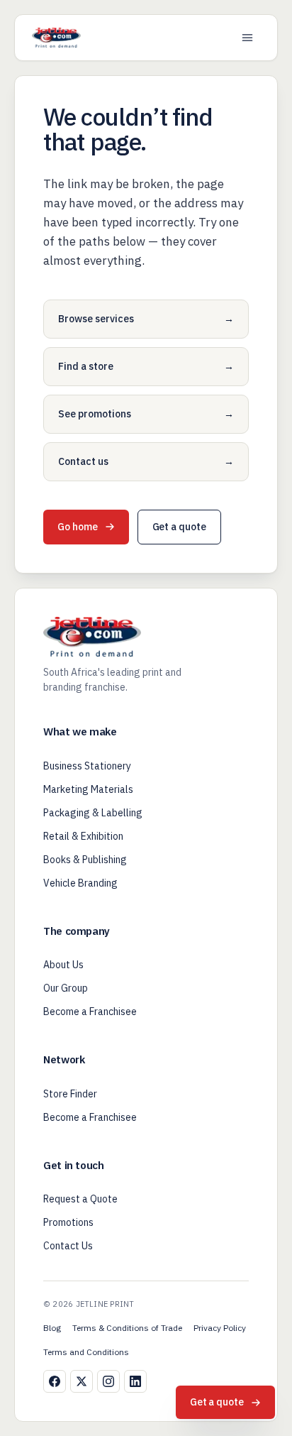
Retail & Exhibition (83, 836)
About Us (63, 964)
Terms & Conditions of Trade (127, 1327)
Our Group (65, 988)
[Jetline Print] (56, 38)
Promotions (68, 1222)
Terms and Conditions (86, 1352)
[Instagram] (108, 1381)
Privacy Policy (219, 1327)
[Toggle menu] (247, 37)
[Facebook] (54, 1381)
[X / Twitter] (81, 1381)
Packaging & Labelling (92, 812)
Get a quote (179, 526)
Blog (52, 1327)
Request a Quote (80, 1199)
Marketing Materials (88, 789)
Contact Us (68, 1245)
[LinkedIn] (135, 1381)
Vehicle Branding (80, 883)
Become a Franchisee (90, 1011)
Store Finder (70, 1093)
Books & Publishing (85, 859)
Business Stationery (87, 766)
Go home (77, 526)
